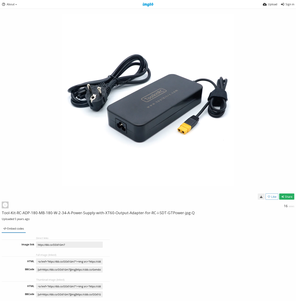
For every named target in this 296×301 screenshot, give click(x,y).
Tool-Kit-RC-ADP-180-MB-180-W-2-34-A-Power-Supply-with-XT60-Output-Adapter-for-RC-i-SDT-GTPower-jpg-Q (98, 212)
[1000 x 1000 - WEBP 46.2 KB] (261, 196)
